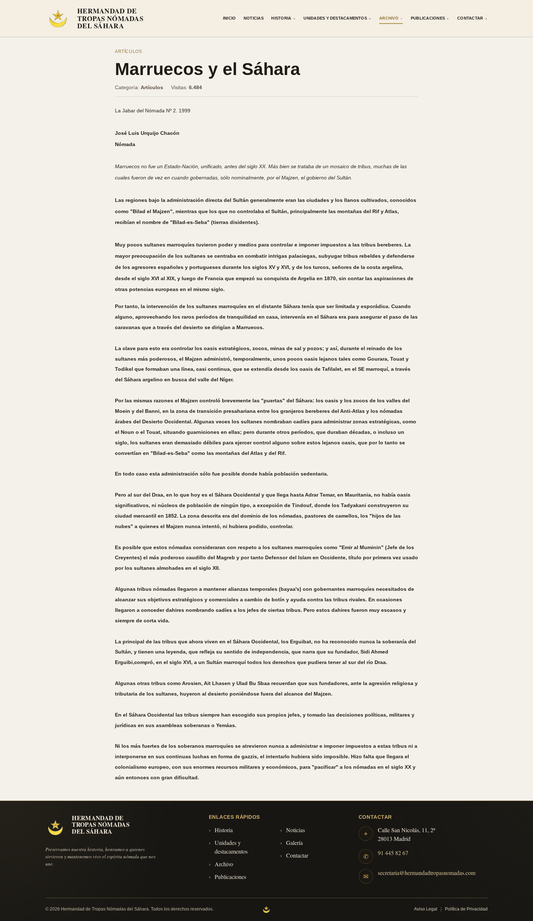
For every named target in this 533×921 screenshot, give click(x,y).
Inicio (229, 18)
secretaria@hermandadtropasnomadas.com (426, 872)
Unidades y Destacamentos (337, 18)
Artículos (128, 51)
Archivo (391, 18)
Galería (294, 842)
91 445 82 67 (393, 852)
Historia (283, 18)
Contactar (472, 18)
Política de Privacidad (466, 909)
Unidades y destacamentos (231, 847)
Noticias (254, 18)
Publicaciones (430, 18)
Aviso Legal (425, 909)
